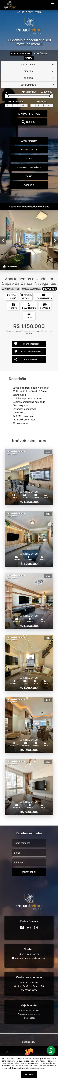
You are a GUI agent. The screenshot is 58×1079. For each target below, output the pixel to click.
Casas (29, 176)
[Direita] (55, 240)
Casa (29, 158)
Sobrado (29, 185)
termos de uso (37, 1068)
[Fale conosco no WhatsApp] (29, 927)
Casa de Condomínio (29, 167)
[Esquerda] (3, 240)
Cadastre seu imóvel (29, 1010)
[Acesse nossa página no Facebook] (22, 927)
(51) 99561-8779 (31, 12)
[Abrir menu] (52, 5)
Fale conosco (29, 1018)
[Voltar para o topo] (7, 1052)
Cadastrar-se (29, 872)
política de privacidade (18, 1068)
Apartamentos (29, 149)
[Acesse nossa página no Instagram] (36, 927)
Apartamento (29, 140)
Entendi (29, 1074)
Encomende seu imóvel (29, 1014)
